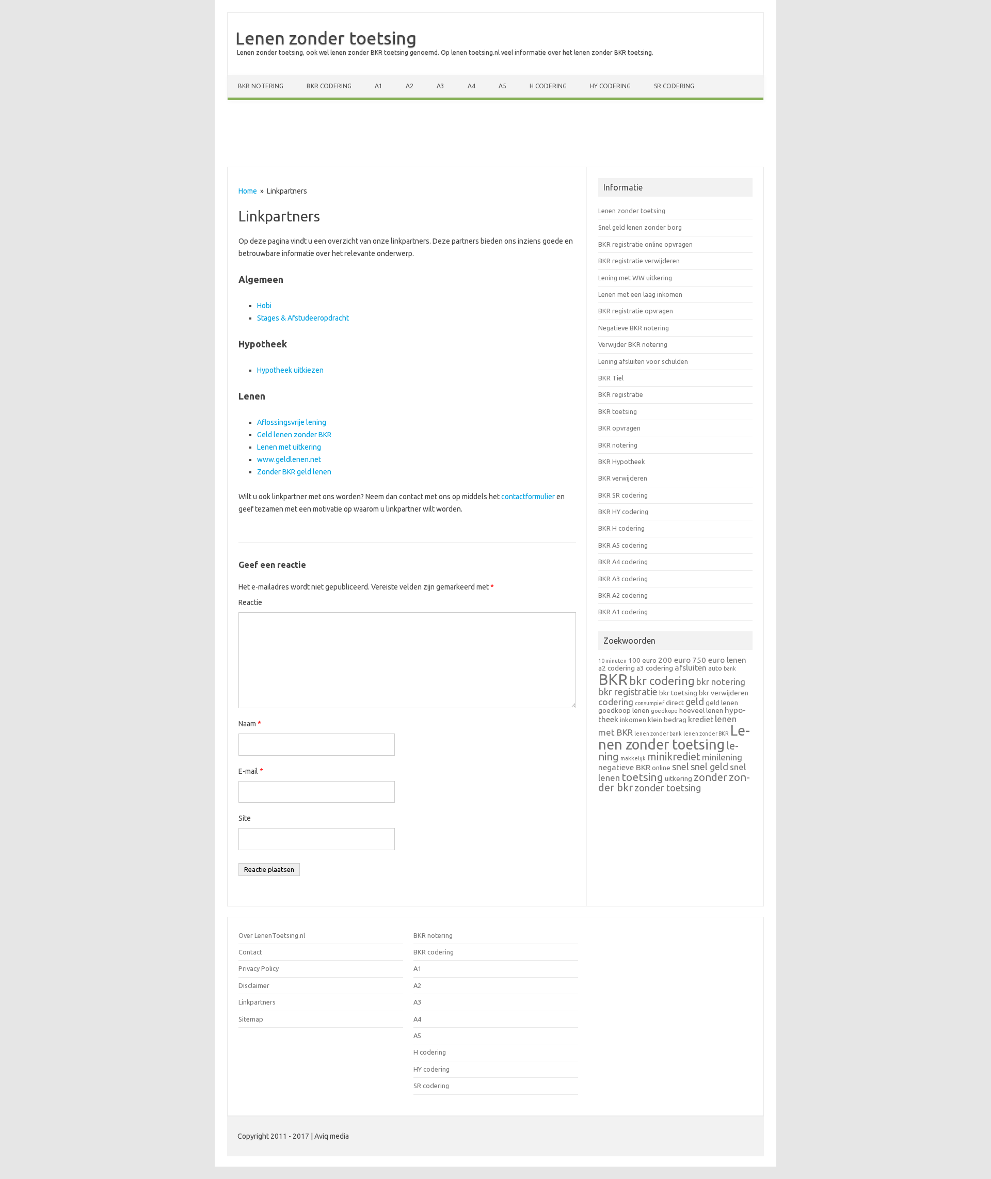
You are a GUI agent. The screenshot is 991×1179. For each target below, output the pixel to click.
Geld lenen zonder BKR (294, 435)
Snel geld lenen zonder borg (640, 227)
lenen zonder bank (658, 733)
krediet (700, 719)
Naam (249, 724)
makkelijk (633, 758)
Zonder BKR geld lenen (294, 472)
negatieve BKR (624, 767)
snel (680, 766)
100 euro (642, 660)
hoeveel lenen (701, 710)
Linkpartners (257, 1002)
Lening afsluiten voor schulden (643, 361)
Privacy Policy (258, 968)
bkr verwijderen (723, 693)
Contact (250, 951)
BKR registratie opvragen (635, 310)
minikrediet (673, 756)
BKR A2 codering (623, 595)
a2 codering (616, 668)
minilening (722, 757)
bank (730, 668)
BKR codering (329, 86)
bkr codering (662, 681)
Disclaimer (253, 985)
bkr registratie (628, 692)
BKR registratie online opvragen (645, 244)
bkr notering (720, 682)
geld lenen (722, 702)
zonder (710, 777)
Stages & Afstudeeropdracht (303, 318)
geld (694, 701)
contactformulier (528, 496)
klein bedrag (667, 719)
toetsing (642, 777)
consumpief (649, 703)
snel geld (709, 766)
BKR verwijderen (622, 478)
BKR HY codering (623, 511)
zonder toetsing (667, 788)
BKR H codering (621, 528)
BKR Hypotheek (621, 461)
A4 (471, 86)
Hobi (264, 305)
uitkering (678, 778)
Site (244, 818)
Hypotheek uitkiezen (290, 370)
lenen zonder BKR (706, 733)
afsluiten (691, 667)
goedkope (664, 711)
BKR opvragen (619, 428)
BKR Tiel (611, 377)
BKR (613, 679)
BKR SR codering (623, 495)
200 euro (674, 660)
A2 (409, 86)
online (661, 767)
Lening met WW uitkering (635, 277)
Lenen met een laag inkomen (640, 294)
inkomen (633, 719)
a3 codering (654, 668)
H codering (548, 86)
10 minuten (612, 661)
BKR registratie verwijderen (639, 260)
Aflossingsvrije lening (291, 422)
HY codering (610, 86)
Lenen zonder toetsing (326, 37)
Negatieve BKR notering (633, 327)
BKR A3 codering (623, 578)
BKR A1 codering (623, 611)
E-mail (250, 771)
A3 (440, 86)
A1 (378, 86)
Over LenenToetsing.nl (271, 935)
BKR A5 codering (623, 545)
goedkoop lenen (623, 710)
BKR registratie (620, 394)
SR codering (674, 86)
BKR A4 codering (623, 561)
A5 (502, 86)
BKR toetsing (617, 411)
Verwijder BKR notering (632, 344)
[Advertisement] (495, 136)
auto (715, 668)
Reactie (250, 602)
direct (675, 702)
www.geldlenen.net (289, 459)
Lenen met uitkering (289, 447)
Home (247, 191)
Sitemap (250, 1019)
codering (615, 702)
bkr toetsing (678, 693)
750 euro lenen (719, 660)
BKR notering (260, 86)
